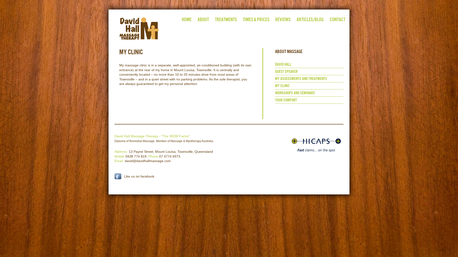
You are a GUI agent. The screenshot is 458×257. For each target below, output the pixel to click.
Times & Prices (256, 19)
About (203, 19)
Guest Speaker (286, 71)
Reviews (283, 19)
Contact (337, 19)
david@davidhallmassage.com (148, 161)
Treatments (226, 19)
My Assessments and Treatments (301, 78)
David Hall (283, 64)
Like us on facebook (139, 176)
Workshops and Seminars (295, 93)
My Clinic (282, 86)
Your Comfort (286, 100)
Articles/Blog (310, 19)
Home (187, 19)
